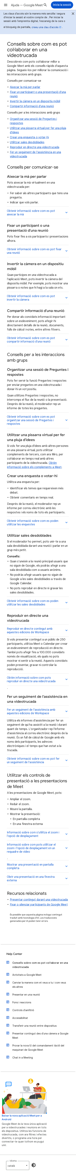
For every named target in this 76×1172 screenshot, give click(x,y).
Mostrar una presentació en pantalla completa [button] (30, 866)
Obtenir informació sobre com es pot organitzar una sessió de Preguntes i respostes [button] (31, 420)
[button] (5, 5)
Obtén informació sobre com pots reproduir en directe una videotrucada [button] (31, 679)
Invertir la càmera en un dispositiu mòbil (35, 101)
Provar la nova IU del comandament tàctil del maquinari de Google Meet (38, 1047)
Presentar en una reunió (26, 994)
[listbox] (17, 1165)
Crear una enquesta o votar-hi (29, 137)
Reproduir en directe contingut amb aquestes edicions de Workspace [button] (29, 630)
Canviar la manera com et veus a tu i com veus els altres (39, 984)
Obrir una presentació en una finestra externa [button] (31, 878)
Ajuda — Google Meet (27, 5)
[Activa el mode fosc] (33, 1165)
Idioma (13, 1160)
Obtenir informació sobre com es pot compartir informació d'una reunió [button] (31, 339)
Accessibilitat (20, 1018)
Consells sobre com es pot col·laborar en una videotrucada (40, 965)
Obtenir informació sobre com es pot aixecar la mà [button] (31, 212)
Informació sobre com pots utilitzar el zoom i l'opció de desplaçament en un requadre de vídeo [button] (31, 848)
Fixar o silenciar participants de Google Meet (39, 904)
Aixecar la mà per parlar (25, 87)
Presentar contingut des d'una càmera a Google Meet (40, 1035)
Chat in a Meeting (22, 1057)
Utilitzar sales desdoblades (27, 142)
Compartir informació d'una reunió (32, 106)
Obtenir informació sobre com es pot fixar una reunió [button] (34, 251)
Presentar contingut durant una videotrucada (39, 899)
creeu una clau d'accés (45, 27)
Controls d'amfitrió (23, 1010)
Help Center (14, 954)
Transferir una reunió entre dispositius (34, 1025)
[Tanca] (73, 14)
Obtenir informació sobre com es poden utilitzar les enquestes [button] (32, 522)
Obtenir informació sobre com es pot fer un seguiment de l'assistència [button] (33, 760)
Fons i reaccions (21, 1002)
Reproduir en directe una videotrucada (34, 147)
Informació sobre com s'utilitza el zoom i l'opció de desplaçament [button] (33, 834)
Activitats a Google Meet (27, 974)
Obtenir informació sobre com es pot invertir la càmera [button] (31, 297)
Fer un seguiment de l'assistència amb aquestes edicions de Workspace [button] (31, 711)
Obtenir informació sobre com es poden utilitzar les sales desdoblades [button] (32, 602)
